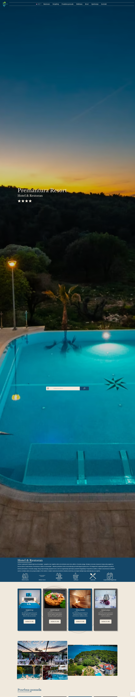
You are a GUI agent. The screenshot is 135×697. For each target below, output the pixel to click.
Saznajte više (29, 621)
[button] (39, 4)
